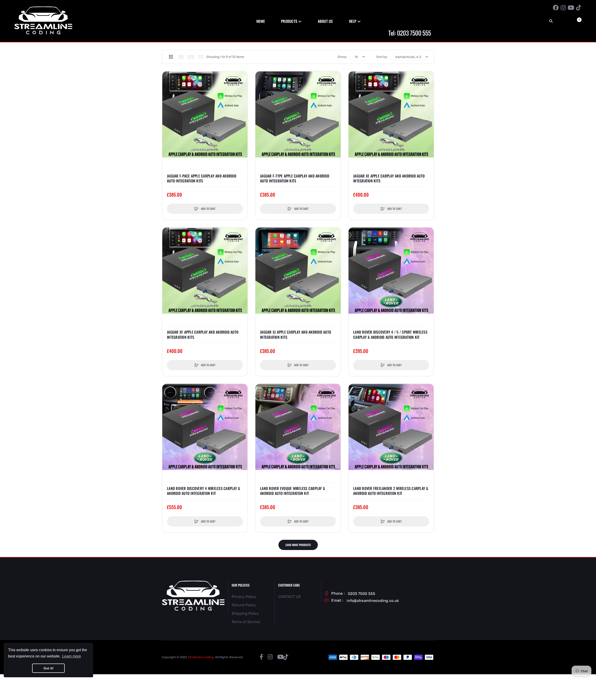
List (200, 57)
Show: (342, 57)
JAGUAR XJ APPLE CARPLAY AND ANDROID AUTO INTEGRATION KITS (295, 335)
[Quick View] (168, 94)
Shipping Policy (245, 613)
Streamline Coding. (201, 657)
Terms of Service (246, 622)
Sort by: (382, 57)
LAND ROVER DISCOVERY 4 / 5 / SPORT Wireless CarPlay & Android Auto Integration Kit (390, 335)
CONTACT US (289, 596)
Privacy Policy (244, 596)
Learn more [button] (71, 656)
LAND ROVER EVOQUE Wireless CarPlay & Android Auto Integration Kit (292, 491)
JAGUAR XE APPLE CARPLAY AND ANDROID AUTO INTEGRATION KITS (389, 179)
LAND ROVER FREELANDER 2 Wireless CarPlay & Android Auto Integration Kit (390, 491)
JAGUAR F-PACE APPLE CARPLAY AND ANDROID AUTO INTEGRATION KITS (201, 179)
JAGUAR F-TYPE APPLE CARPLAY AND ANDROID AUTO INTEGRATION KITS (294, 179)
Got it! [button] (49, 668)
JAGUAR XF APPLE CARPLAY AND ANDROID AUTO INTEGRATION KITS (202, 335)
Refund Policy (244, 605)
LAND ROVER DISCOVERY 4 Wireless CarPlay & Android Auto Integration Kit (203, 491)
